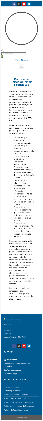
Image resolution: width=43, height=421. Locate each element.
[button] (21, 66)
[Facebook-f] (14, 346)
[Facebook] (14, 4)
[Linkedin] (29, 4)
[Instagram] (19, 4)
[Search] (2, 56)
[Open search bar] (2, 51)
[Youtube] (24, 4)
